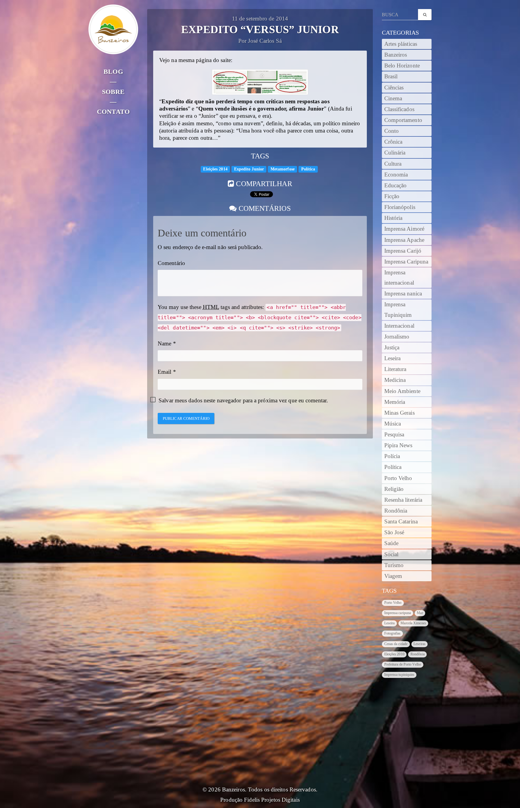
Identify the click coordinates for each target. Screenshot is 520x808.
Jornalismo (397, 337)
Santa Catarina (401, 522)
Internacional (399, 326)
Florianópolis (399, 207)
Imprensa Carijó (403, 251)
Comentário (171, 263)
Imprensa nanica (403, 294)
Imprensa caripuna (397, 613)
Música (392, 424)
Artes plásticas (400, 44)
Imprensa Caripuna (406, 262)
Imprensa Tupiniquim (398, 309)
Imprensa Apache (404, 240)
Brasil (391, 76)
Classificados (399, 109)
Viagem (393, 576)
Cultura (393, 164)
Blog (113, 71)
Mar (420, 613)
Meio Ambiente (402, 391)
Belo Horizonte (402, 66)
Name (164, 344)
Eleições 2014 (215, 169)
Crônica (393, 142)
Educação (395, 186)
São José (394, 532)
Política (308, 169)
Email (165, 372)
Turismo (394, 565)
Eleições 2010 (394, 654)
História (393, 218)
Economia (396, 175)
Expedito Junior (249, 169)
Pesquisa (394, 435)
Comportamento (403, 120)
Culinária (395, 153)
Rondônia (395, 511)
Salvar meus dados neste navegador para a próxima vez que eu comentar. (243, 401)
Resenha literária (403, 500)
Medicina (395, 380)
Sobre (113, 91)
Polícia (392, 456)
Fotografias (392, 633)
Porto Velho (398, 478)
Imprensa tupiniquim (399, 674)
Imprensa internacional (399, 278)
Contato (113, 111)
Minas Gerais (399, 413)
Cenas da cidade (396, 644)
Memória (394, 402)
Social (391, 554)
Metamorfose (283, 169)
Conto (391, 131)
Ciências (394, 88)
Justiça (392, 348)
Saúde (391, 543)
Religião (394, 489)
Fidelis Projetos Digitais (272, 800)
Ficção (392, 196)
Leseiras (419, 644)
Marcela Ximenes (413, 623)
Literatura (395, 369)
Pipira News (398, 445)
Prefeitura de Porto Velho (402, 664)
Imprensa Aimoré (404, 229)
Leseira (392, 358)
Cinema (393, 98)
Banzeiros (395, 55)
